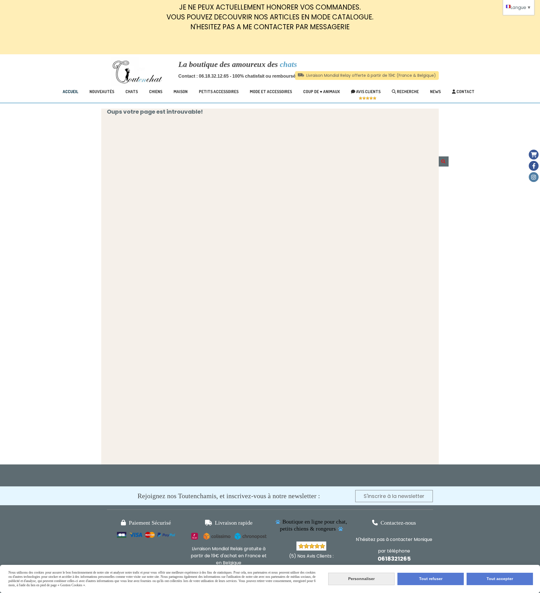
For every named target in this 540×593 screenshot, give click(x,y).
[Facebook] (534, 166)
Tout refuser (430, 578)
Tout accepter (500, 578)
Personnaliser (361, 578)
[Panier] (534, 155)
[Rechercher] (444, 161)
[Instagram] (534, 177)
